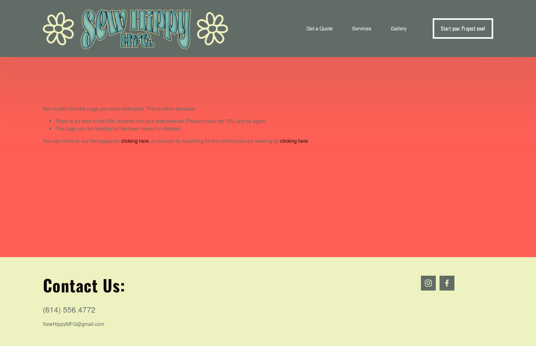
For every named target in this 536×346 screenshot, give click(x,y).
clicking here (135, 140)
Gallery (399, 28)
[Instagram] (428, 283)
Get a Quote (319, 28)
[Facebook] (447, 283)
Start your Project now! (463, 28)
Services (361, 28)
